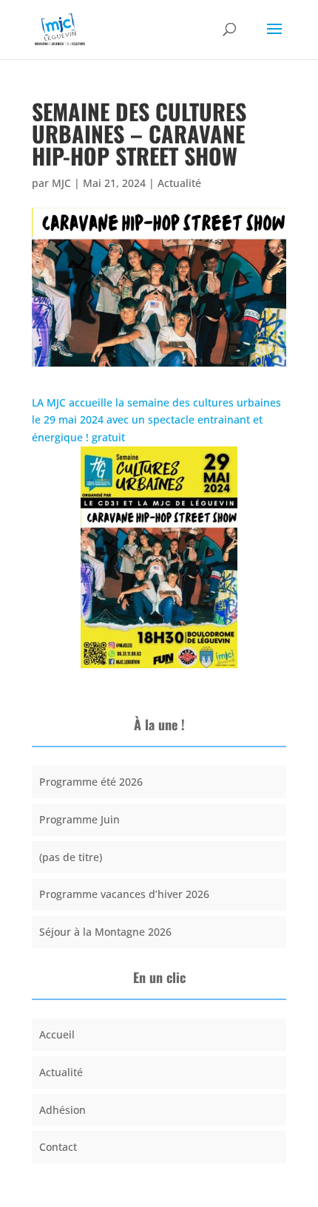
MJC (61, 183)
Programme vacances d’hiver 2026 (124, 894)
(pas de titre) (70, 857)
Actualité (179, 183)
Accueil (57, 1034)
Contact (58, 1147)
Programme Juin (79, 819)
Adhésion (62, 1110)
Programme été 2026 (91, 782)
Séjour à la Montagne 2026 (105, 932)
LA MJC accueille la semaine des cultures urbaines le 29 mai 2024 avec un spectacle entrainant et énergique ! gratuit (156, 420)
